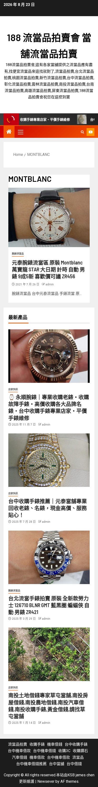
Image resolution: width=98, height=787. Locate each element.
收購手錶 (37, 744)
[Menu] (20, 132)
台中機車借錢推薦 (31, 764)
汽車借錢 (19, 757)
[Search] (82, 132)
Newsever (45, 781)
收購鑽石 (80, 751)
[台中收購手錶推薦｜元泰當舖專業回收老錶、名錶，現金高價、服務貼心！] (49, 460)
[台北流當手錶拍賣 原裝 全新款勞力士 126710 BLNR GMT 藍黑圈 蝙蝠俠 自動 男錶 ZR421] (49, 557)
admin (49, 284)
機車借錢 (54, 744)
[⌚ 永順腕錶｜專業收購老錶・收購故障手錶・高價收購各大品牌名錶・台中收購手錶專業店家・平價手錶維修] (49, 356)
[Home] (9, 132)
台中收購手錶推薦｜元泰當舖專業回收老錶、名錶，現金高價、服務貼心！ (47, 508)
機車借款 (37, 757)
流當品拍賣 (17, 744)
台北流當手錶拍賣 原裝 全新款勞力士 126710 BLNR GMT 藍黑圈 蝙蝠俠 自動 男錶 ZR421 (48, 605)
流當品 (78, 757)
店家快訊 (13, 389)
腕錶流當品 (18, 253)
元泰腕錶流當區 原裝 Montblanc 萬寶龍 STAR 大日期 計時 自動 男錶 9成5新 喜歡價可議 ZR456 (48, 269)
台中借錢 (74, 764)
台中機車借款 (19, 751)
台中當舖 (56, 764)
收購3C (64, 751)
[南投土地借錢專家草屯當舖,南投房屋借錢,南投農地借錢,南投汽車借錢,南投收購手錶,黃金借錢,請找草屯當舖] (49, 654)
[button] (20, 132)
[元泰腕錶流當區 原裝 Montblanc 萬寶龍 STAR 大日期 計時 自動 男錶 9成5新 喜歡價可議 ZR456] (49, 217)
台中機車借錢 (44, 751)
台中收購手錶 (76, 744)
